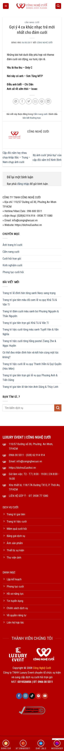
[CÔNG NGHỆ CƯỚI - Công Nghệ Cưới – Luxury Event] (32, 6)
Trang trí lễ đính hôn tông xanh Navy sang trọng (29, 293)
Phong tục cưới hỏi (13, 272)
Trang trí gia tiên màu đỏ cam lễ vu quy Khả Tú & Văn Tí (30, 302)
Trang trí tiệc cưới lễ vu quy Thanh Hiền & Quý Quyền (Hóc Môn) (32, 366)
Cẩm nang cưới (32, 22)
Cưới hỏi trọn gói (12, 258)
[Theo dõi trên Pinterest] (38, 696)
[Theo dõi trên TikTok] (32, 696)
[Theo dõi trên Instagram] (26, 696)
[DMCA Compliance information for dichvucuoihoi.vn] (32, 710)
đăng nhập (23, 183)
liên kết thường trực (32, 118)
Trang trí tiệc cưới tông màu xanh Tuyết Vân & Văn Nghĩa (31, 332)
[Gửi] (57, 407)
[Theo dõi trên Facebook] (19, 696)
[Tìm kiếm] (58, 6)
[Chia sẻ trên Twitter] (29, 101)
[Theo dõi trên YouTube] (45, 696)
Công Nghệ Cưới (45, 42)
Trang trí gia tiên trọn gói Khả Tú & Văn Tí (26, 323)
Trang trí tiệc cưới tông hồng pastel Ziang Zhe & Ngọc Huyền (29, 343)
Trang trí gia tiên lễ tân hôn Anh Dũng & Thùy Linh (30, 386)
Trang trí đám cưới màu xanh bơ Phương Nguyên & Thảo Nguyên (31, 314)
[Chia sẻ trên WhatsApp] (16, 101)
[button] (6, 6)
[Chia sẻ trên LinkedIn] (48, 101)
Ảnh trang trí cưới (12, 245)
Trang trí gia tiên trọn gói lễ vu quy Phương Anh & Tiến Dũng (30, 378)
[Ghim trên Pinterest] (42, 101)
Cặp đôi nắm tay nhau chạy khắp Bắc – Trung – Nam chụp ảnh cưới (16, 157)
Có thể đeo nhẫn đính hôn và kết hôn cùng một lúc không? (31, 355)
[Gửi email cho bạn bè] (35, 101)
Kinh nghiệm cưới (12, 265)
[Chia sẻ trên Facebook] (22, 101)
